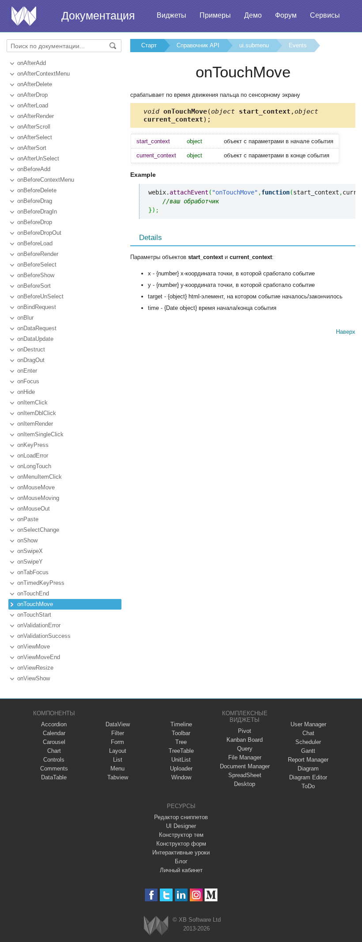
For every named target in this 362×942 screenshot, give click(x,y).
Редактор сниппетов (181, 817)
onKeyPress (33, 445)
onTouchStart (34, 614)
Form (117, 742)
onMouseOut (33, 508)
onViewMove (33, 646)
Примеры (215, 15)
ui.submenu (254, 45)
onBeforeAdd (33, 169)
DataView (118, 724)
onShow (27, 540)
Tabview (117, 777)
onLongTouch (34, 466)
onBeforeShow (35, 275)
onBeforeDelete (37, 190)
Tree (181, 742)
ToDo (308, 786)
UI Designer (181, 826)
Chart (54, 750)
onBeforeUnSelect (40, 296)
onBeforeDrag (34, 201)
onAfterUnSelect (38, 158)
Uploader (181, 768)
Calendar (54, 733)
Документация (98, 15)
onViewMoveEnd (38, 657)
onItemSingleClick (40, 434)
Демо (253, 15)
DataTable (54, 777)
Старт (149, 45)
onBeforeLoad (35, 243)
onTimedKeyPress (40, 583)
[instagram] (196, 895)
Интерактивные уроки (181, 852)
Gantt (308, 750)
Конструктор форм (181, 843)
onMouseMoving (38, 498)
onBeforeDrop (34, 222)
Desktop (244, 784)
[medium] (211, 895)
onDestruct (31, 349)
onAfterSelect (34, 137)
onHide (26, 392)
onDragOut (31, 360)
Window (181, 777)
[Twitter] (166, 895)
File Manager (244, 757)
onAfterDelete (34, 84)
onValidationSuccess (44, 636)
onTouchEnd (33, 593)
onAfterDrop (32, 95)
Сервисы (325, 15)
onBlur (25, 317)
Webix (156, 925)
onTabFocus (33, 572)
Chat (308, 733)
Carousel (54, 742)
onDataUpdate (35, 339)
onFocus (28, 381)
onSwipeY (30, 561)
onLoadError (32, 455)
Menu (117, 768)
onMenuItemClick (39, 476)
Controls (53, 759)
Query (245, 748)
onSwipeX (30, 551)
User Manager (308, 724)
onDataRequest (37, 328)
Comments (54, 768)
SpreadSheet (244, 775)
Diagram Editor (308, 777)
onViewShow (33, 678)
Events (298, 45)
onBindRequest (36, 307)
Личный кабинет (181, 870)
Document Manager (245, 766)
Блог (181, 861)
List (117, 759)
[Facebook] (151, 895)
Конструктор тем (181, 834)
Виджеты (171, 15)
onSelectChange (38, 529)
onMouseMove (36, 487)
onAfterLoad (32, 105)
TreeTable (181, 750)
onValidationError (38, 625)
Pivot (244, 731)
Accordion (54, 724)
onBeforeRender (37, 254)
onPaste (27, 519)
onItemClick (32, 402)
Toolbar (181, 733)
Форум (286, 15)
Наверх (345, 331)
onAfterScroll (33, 126)
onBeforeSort (34, 285)
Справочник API (198, 45)
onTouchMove (35, 604)
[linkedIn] (181, 895)
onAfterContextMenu (43, 73)
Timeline (181, 724)
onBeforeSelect (37, 264)
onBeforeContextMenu (45, 179)
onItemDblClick (36, 413)
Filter (117, 733)
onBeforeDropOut (39, 232)
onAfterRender (35, 116)
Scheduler (308, 742)
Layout (117, 750)
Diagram (308, 768)
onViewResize (35, 667)
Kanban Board (244, 739)
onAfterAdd (31, 63)
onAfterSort (31, 148)
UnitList (181, 759)
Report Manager (308, 759)
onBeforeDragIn (37, 211)
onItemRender (35, 423)
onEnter (27, 370)
